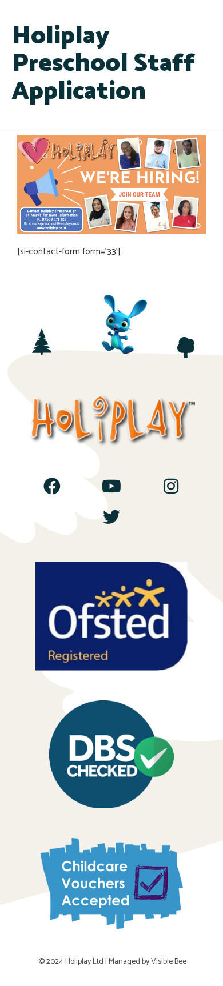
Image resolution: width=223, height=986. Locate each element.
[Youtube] (111, 486)
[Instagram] (171, 486)
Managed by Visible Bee (147, 961)
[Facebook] (52, 486)
